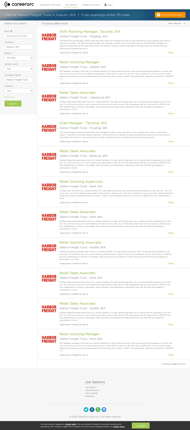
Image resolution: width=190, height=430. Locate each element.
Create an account (91, 5)
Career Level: (11, 64)
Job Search (91, 387)
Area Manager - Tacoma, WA (83, 123)
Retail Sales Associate (77, 92)
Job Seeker (70, 5)
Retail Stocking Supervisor (81, 181)
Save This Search (172, 15)
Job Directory (92, 390)
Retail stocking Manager (79, 62)
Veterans (89, 396)
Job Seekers (95, 382)
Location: (9, 42)
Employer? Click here (50, 5)
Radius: (8, 53)
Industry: (9, 86)
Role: (7, 31)
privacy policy (71, 424)
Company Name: (12, 75)
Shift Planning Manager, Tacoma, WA (90, 31)
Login (110, 5)
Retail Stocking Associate (80, 242)
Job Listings (91, 393)
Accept (140, 425)
